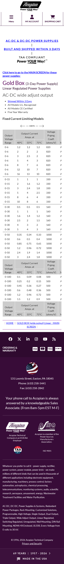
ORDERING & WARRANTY (10, 349)
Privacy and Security (32, 543)
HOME (9, 323)
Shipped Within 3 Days (20, 101)
